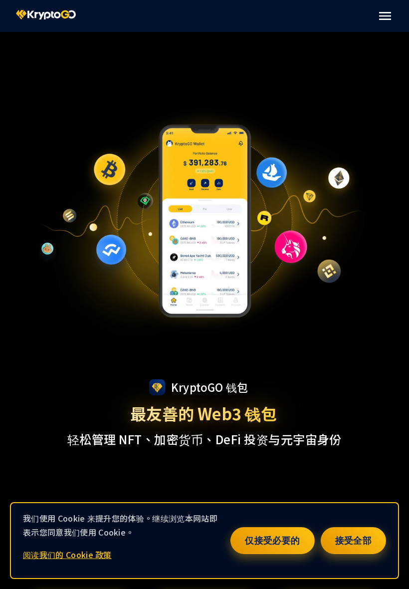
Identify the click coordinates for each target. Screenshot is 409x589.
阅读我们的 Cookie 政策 (67, 555)
